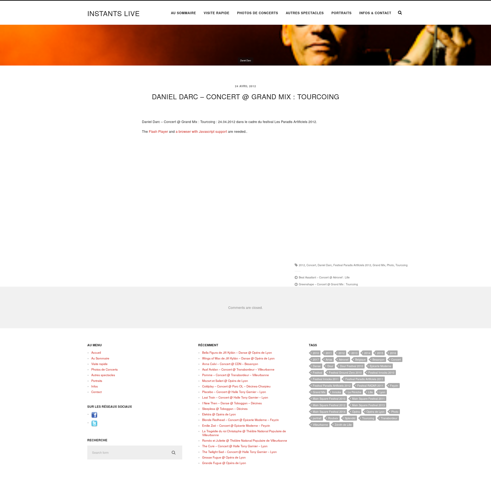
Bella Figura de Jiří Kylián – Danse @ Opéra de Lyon (237, 352)
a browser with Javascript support (201, 131)
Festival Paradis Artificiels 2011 (364, 379)
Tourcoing (401, 265)
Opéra (356, 412)
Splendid (350, 418)
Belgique (360, 359)
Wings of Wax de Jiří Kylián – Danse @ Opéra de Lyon (238, 358)
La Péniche (354, 392)
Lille (370, 392)
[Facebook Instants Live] (94, 417)
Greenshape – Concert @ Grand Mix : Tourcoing (328, 284)
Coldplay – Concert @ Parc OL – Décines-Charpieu (236, 386)
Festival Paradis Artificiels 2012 (352, 265)
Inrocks (336, 392)
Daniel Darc (325, 265)
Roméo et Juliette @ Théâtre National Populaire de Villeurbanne (244, 440)
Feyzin (394, 385)
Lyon (382, 392)
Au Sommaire (183, 13)
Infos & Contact (375, 13)
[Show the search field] (400, 12)
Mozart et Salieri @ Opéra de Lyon (225, 380)
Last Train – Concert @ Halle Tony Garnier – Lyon (235, 397)
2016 (393, 353)
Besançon (378, 359)
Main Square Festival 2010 (329, 398)
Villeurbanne (320, 425)
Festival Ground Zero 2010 (345, 372)
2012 (302, 265)
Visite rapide (216, 13)
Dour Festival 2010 (351, 366)
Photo (390, 265)
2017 (316, 359)
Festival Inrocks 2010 (381, 372)
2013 (354, 353)
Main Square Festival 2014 (329, 412)
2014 (367, 353)
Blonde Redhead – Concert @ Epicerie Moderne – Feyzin (240, 420)
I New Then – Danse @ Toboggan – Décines (232, 403)
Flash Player (158, 131)
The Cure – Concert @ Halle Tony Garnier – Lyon (235, 446)
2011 (329, 353)
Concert (311, 265)
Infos (94, 386)
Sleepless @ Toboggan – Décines (225, 408)
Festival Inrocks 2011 (326, 379)
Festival (317, 372)
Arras (329, 359)
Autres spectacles (305, 13)
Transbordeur (389, 418)
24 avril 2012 (245, 86)
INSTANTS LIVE (113, 13)
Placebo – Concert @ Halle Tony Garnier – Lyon (234, 392)
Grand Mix (379, 265)
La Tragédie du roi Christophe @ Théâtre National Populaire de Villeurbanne (244, 433)
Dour (330, 366)
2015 (380, 353)
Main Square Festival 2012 (329, 405)
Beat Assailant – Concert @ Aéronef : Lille (324, 277)
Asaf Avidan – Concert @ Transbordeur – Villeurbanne (238, 369)
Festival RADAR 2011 (370, 385)
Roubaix (333, 418)
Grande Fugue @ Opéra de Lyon (224, 463)
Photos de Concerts (257, 13)
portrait (317, 418)
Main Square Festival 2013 (368, 405)
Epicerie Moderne (380, 366)
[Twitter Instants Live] (94, 425)
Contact (96, 392)
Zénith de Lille (343, 425)
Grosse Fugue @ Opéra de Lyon (224, 457)
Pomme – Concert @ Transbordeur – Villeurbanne (235, 375)
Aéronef (343, 359)
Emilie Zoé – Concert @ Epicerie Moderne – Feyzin (236, 425)
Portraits (341, 13)
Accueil (96, 352)
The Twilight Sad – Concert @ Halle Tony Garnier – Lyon (239, 452)
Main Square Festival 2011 (368, 398)
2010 (316, 353)
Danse (317, 366)
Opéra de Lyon (376, 412)
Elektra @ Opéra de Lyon (219, 414)
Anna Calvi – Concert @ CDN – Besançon (230, 364)
